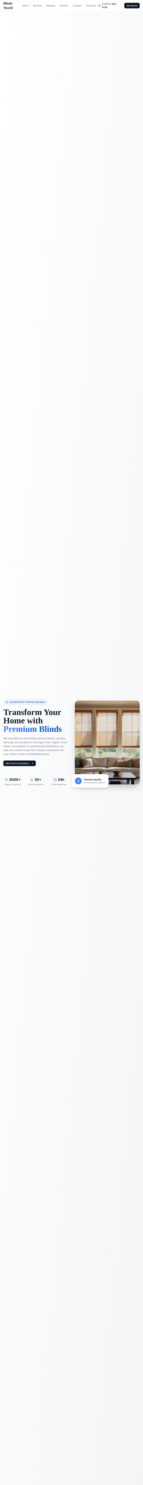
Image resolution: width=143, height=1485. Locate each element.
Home (25, 5)
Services (37, 5)
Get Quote (132, 5)
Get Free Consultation (17, 763)
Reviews (51, 5)
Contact (77, 5)
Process (64, 5)
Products (91, 5)
